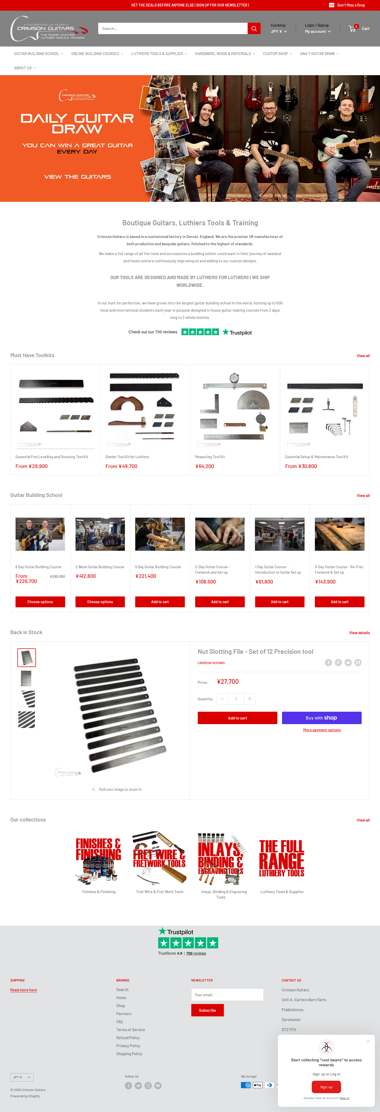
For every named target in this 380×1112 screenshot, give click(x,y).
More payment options (322, 729)
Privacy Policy (128, 1045)
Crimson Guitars (211, 663)
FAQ (119, 1021)
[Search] (254, 28)
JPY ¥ (17, 1077)
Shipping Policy (129, 1053)
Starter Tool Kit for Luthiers (127, 457)
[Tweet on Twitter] (348, 662)
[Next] (373, 138)
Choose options (40, 602)
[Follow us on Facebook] (128, 1085)
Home (121, 997)
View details (360, 632)
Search (122, 989)
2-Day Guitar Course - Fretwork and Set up (212, 570)
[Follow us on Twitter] (138, 1085)
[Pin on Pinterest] (338, 662)
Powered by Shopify (25, 1096)
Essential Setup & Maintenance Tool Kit (316, 457)
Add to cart (160, 602)
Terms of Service (130, 1029)
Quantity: (206, 698)
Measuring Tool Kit (210, 457)
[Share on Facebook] (328, 662)
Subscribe (207, 1010)
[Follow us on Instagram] (148, 1085)
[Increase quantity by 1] (249, 698)
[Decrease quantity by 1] (222, 698)
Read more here (23, 989)
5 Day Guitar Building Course (158, 567)
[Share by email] (358, 662)
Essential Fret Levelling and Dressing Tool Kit (52, 457)
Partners (123, 1013)
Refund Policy (128, 1037)
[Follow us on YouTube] (158, 1085)
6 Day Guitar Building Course (38, 567)
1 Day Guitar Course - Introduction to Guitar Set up (278, 570)
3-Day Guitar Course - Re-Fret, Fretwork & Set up (339, 570)
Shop (120, 1005)
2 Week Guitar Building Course (99, 567)
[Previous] (6, 138)
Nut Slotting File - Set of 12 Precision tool (255, 651)
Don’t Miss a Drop (351, 5)
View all (364, 355)
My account (316, 31)
